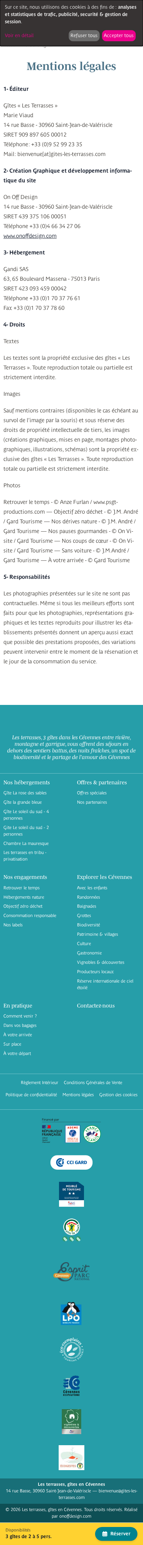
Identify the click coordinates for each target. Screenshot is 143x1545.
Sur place (12, 1044)
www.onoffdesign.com (30, 236)
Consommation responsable (29, 915)
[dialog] (71, 23)
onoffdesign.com (75, 1516)
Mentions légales (78, 1094)
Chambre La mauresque (26, 843)
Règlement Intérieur (39, 1082)
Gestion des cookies (118, 1094)
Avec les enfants (92, 887)
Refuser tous (84, 35)
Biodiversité (88, 924)
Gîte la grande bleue (22, 802)
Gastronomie (89, 952)
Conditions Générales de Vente (93, 1082)
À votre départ (17, 1053)
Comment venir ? (20, 1016)
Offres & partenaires (102, 782)
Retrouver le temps (21, 887)
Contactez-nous (96, 1005)
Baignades (86, 906)
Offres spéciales (92, 792)
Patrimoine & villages (97, 934)
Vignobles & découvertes (100, 962)
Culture (84, 943)
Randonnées (88, 897)
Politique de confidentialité (31, 1094)
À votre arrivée (17, 1034)
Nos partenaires (92, 802)
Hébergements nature (23, 897)
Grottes (84, 915)
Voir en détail (19, 35)
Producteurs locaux (95, 971)
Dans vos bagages (19, 1025)
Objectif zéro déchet (22, 906)
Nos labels (13, 924)
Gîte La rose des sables (25, 792)
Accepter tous (119, 35)
